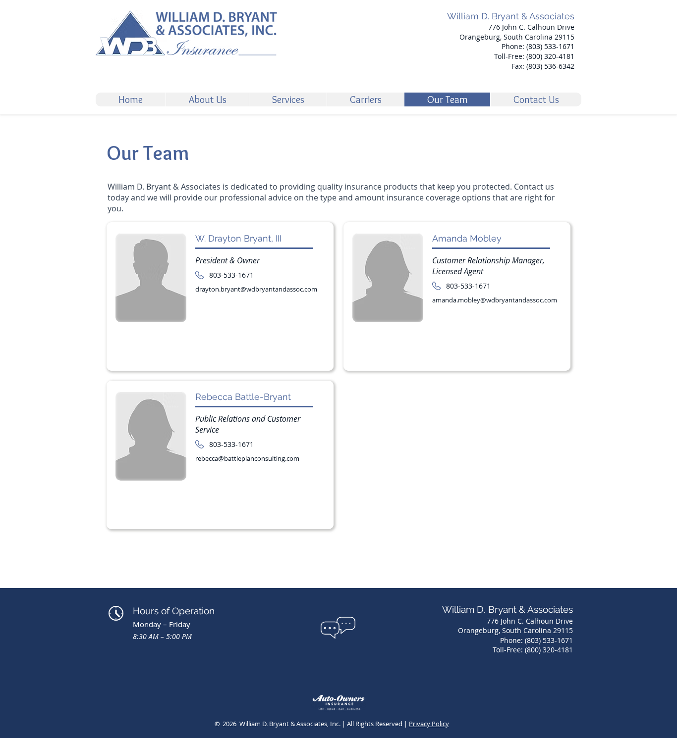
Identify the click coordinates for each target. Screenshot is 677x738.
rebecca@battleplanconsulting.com (247, 458)
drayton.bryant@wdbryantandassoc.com (256, 289)
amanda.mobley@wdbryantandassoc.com (494, 299)
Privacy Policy (429, 723)
